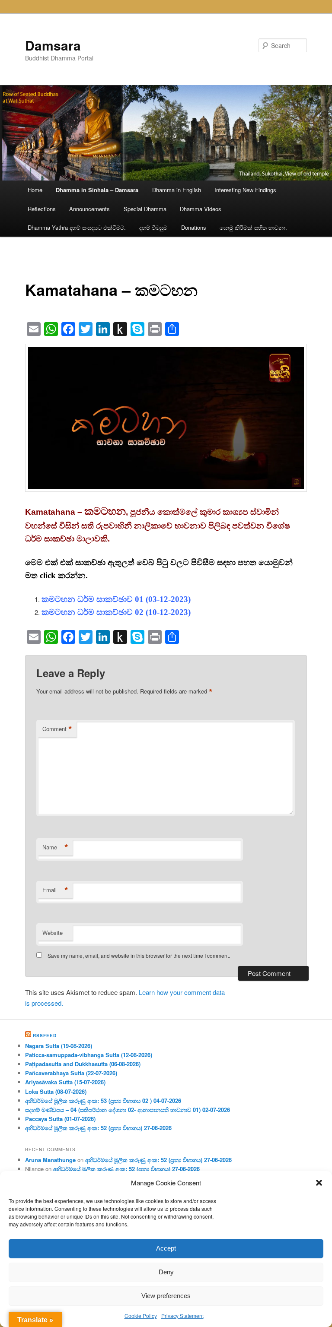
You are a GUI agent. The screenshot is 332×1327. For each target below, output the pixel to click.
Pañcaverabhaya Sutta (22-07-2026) (71, 1073)
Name (55, 847)
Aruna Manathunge (50, 1160)
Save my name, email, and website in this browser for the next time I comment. (139, 955)
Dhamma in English (176, 190)
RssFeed (45, 1035)
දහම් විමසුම (153, 227)
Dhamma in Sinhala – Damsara (97, 190)
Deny (166, 1272)
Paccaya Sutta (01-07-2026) (60, 1119)
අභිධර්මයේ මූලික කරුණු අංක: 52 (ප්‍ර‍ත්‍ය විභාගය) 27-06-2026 (98, 1128)
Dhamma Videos (200, 209)
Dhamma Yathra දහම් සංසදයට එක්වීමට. (77, 227)
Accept (166, 1248)
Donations (193, 227)
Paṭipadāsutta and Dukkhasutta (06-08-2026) (82, 1064)
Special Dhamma (145, 209)
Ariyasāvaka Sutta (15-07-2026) (65, 1082)
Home (35, 190)
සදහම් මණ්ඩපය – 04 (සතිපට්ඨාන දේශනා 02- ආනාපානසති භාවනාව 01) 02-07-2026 (127, 1109)
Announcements (89, 209)
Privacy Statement (182, 1315)
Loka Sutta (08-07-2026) (55, 1091)
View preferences (166, 1295)
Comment (57, 729)
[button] (319, 1182)
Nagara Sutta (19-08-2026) (58, 1046)
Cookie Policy (140, 1315)
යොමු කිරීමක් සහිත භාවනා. (253, 227)
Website (52, 932)
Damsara (53, 45)
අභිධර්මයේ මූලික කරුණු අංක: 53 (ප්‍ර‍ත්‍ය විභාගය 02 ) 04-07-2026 (103, 1100)
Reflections (42, 209)
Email (55, 890)
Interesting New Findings (245, 190)
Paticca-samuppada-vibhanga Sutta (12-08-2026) (88, 1055)
